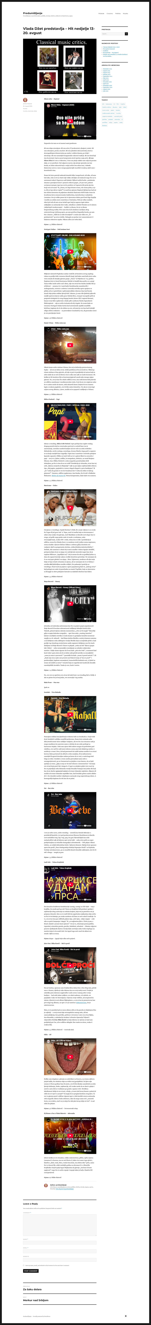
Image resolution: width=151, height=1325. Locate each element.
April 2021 (106, 83)
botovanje (109, 104)
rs (122, 119)
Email (25, 1248)
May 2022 (106, 78)
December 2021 (107, 82)
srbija (35, 111)
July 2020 (105, 91)
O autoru (110, 13)
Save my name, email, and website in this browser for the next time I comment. (47, 1265)
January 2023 (106, 74)
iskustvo (115, 107)
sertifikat (104, 122)
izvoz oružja (105, 110)
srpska (116, 122)
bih (103, 104)
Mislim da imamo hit (58, 476)
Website (26, 1256)
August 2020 (106, 89)
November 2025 (107, 69)
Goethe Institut (106, 107)
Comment (27, 1213)
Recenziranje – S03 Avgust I (111, 52)
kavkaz (118, 110)
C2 (114, 104)
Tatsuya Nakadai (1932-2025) (111, 47)
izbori (124, 107)
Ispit (120, 107)
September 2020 (107, 87)
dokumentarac (81, 1002)
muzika (25, 111)
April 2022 (106, 80)
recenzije (30, 111)
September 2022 (107, 76)
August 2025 (106, 71)
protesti (110, 119)
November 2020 (107, 85)
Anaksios (105, 51)
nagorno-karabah (107, 116)
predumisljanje (27, 103)
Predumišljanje (32, 13)
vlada (121, 122)
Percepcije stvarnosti (109, 49)
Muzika (125, 13)
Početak (101, 13)
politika (104, 119)
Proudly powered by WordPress (41, 1316)
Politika (118, 13)
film (118, 104)
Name (25, 1239)
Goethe (123, 104)
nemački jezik (118, 116)
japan (112, 110)
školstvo (104, 125)
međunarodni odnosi (108, 113)
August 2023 (106, 72)
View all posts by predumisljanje (65, 1189)
